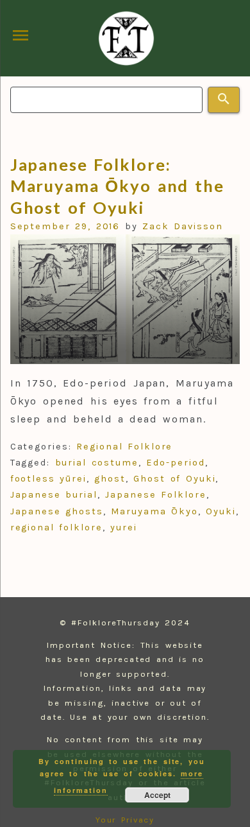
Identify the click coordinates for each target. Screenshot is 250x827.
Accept (157, 795)
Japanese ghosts (56, 511)
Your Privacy (125, 819)
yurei (123, 527)
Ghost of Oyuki (174, 478)
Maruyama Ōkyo (154, 511)
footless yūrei (48, 478)
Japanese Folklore (155, 494)
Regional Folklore (124, 446)
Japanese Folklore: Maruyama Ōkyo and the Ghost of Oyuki (117, 186)
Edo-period (175, 462)
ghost (110, 478)
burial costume (96, 462)
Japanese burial (53, 494)
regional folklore (56, 527)
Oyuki (221, 511)
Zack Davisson (182, 226)
